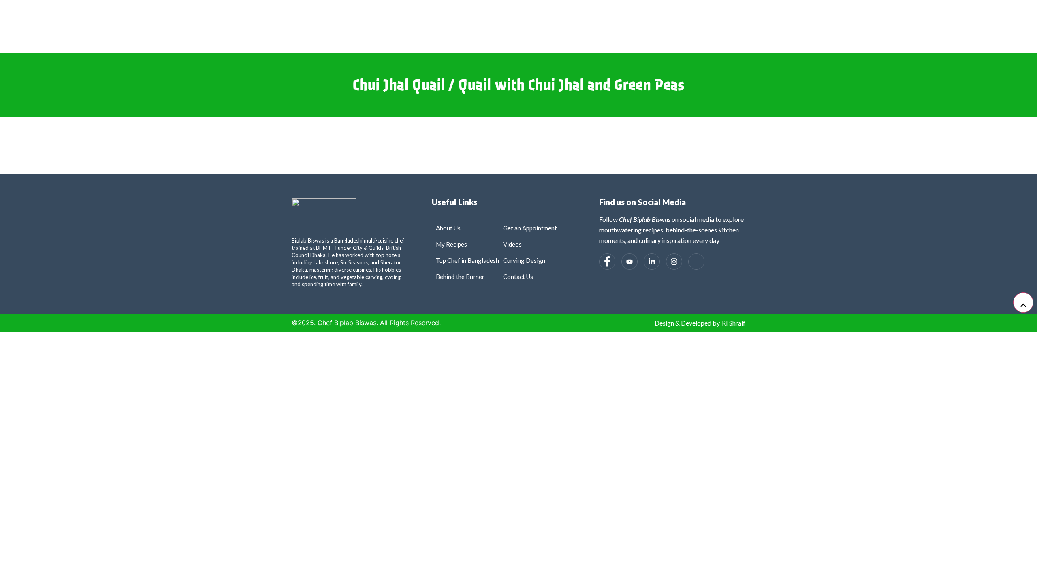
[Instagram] (674, 261)
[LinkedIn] (652, 261)
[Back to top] (1023, 302)
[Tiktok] (696, 261)
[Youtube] (629, 261)
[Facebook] (607, 261)
